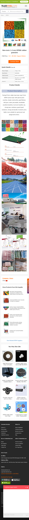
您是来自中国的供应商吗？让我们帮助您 (10, 473)
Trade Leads (3, 445)
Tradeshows (3, 433)
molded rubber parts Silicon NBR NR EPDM (21, 364)
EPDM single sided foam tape (8, 415)
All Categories (4, 443)
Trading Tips (3, 447)
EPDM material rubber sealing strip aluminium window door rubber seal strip (21, 398)
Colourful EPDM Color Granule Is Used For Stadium (17, 300)
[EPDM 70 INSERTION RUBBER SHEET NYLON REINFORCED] (7, 373)
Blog (16, 435)
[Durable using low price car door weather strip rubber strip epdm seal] (7, 390)
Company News (18, 433)
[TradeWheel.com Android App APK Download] (6, 482)
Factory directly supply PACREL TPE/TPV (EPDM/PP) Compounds (21, 381)
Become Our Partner (19, 431)
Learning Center (4, 431)
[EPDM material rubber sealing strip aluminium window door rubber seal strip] (21, 390)
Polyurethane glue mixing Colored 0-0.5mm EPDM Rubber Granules (16, 324)
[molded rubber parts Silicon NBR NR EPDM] (21, 356)
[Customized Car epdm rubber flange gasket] (21, 407)
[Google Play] (6, 480)
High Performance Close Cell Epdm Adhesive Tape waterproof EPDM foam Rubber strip (7, 364)
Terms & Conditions (19, 443)
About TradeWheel (19, 427)
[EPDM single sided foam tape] (8, 407)
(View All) (13, 67)
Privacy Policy (3, 429)
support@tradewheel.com (6, 471)
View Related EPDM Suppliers (14, 340)
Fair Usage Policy (18, 447)
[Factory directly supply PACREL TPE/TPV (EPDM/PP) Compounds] (21, 373)
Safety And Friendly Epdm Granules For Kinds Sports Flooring (16, 316)
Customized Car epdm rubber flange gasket (21, 415)
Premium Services (18, 441)
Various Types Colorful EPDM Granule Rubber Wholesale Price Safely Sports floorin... (17, 308)
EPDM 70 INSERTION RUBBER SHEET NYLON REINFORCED (7, 381)
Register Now (24, 1)
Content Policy (18, 445)
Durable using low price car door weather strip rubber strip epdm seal (7, 398)
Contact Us (3, 427)
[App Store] (15, 480)
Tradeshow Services (5, 435)
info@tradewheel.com (5, 470)
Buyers (2, 441)
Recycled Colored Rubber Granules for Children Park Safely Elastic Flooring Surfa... (17, 293)
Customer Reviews (19, 429)
